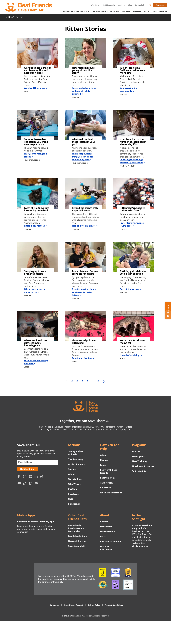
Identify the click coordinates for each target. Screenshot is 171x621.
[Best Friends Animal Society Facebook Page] (19, 476)
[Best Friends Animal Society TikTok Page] (25, 483)
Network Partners (78, 541)
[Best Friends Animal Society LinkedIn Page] (36, 476)
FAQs (103, 536)
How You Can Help (120, 11)
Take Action (106, 482)
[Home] (29, 7)
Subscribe (26, 469)
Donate (159, 5)
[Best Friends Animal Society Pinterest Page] (31, 476)
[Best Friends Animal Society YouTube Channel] (19, 483)
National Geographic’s (142, 528)
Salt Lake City (139, 471)
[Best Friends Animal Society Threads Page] (42, 476)
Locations (121, 5)
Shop (130, 5)
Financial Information (106, 548)
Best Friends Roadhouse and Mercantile (76, 528)
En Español (139, 5)
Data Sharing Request (73, 605)
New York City (139, 461)
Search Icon (152, 5)
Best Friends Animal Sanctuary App (35, 521)
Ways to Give (75, 479)
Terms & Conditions (114, 605)
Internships (106, 526)
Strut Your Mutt (76, 546)
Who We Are (95, 5)
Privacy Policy (94, 605)
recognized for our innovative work (70, 579)
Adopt (147, 11)
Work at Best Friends (111, 492)
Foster (103, 464)
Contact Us (54, 605)
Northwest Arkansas (143, 466)
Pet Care (72, 488)
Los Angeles (138, 456)
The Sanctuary (100, 11)
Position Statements (110, 541)
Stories (137, 11)
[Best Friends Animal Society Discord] (36, 483)
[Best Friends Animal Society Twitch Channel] (31, 483)
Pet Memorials (109, 5)
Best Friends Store (77, 536)
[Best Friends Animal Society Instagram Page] (25, 476)
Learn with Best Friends (108, 471)
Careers (104, 521)
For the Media (107, 531)
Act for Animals (76, 464)
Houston (136, 451)
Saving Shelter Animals (76, 11)
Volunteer (105, 487)
